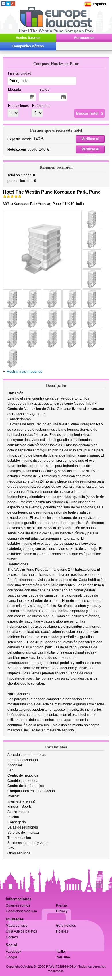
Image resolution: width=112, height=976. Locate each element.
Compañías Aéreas (28, 46)
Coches (12, 937)
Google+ (12, 957)
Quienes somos (18, 905)
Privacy (61, 911)
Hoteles (62, 931)
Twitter (61, 951)
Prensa (61, 905)
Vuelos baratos (28, 38)
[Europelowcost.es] (56, 26)
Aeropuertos (84, 38)
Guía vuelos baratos (21, 931)
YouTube (63, 957)
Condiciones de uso (21, 911)
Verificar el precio (90, 140)
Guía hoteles (66, 926)
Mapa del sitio (17, 926)
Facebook (13, 951)
